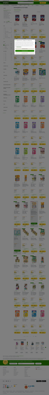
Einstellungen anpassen (25, 48)
